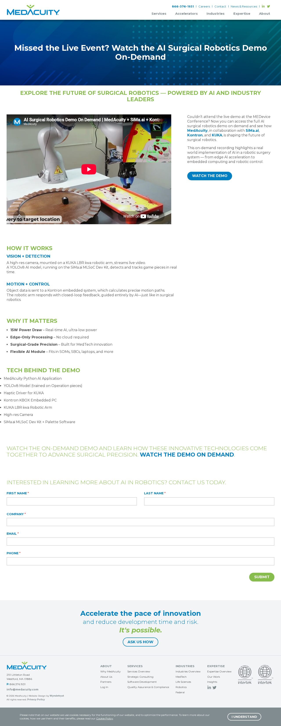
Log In (104, 687)
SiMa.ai (252, 130)
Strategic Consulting (140, 676)
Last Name (155, 493)
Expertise (241, 13)
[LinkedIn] (263, 6)
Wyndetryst (57, 695)
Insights (212, 681)
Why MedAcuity (110, 671)
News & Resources (244, 6)
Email (13, 534)
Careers (204, 6)
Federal (180, 692)
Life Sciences (183, 681)
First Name (18, 493)
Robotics (181, 687)
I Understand (244, 717)
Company (16, 514)
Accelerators (186, 13)
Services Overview (138, 671)
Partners (105, 681)
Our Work (213, 676)
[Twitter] (268, 6)
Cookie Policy (104, 718)
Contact (220, 6)
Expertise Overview (219, 671)
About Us (106, 676)
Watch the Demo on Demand (187, 454)
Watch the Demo (209, 176)
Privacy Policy (36, 699)
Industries (216, 13)
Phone (13, 553)
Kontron (195, 135)
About (264, 13)
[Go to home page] (27, 665)
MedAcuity (197, 130)
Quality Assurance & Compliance (148, 687)
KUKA (217, 135)
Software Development (142, 681)
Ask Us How (140, 642)
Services (158, 13)
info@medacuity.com (22, 689)
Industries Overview (188, 671)
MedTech (181, 676)
